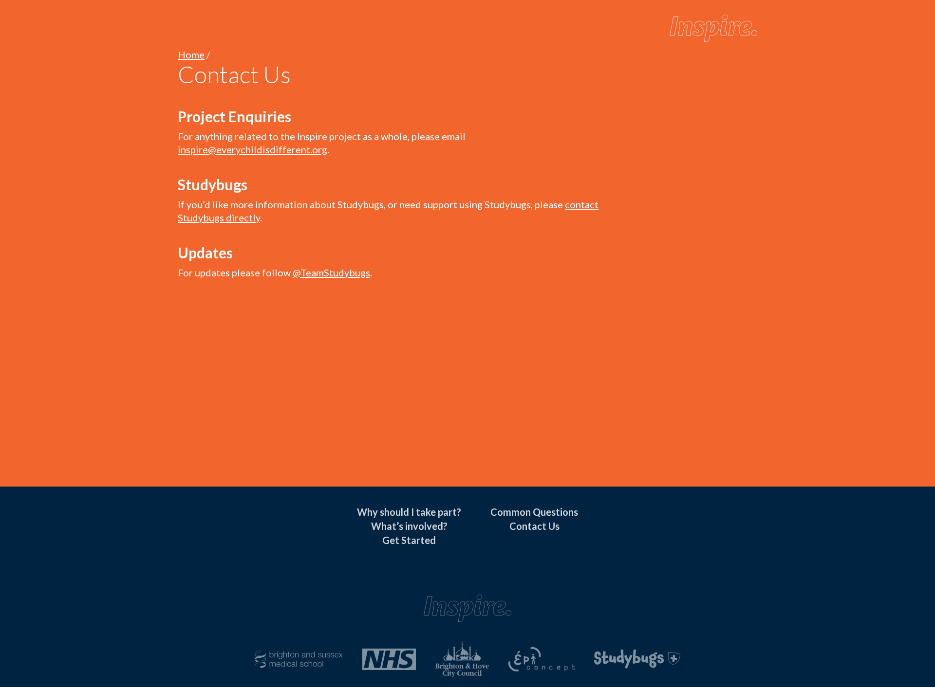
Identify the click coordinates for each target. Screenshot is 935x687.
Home (191, 54)
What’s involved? (409, 526)
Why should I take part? (409, 512)
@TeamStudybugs (331, 272)
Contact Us (534, 526)
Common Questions (534, 512)
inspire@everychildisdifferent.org (252, 149)
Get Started (409, 540)
